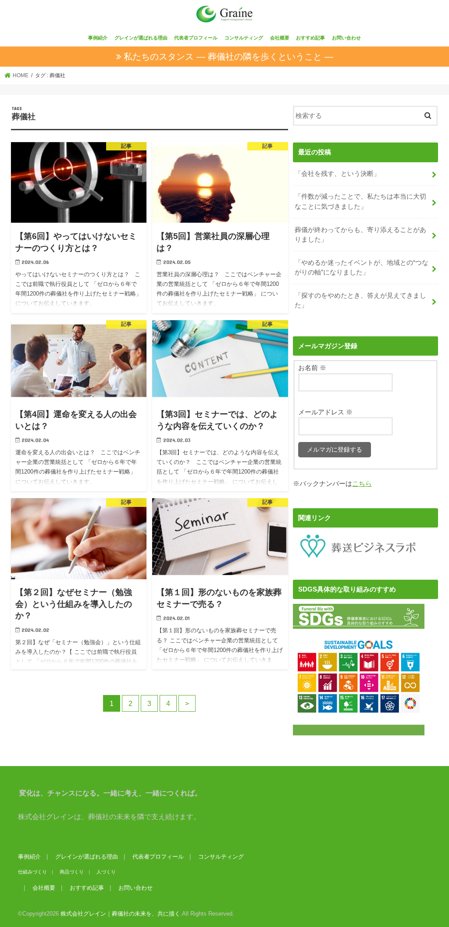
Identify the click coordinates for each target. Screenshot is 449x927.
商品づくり (72, 871)
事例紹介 (97, 37)
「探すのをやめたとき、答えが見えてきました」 (360, 300)
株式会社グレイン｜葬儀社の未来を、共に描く (120, 913)
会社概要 (279, 37)
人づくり (106, 871)
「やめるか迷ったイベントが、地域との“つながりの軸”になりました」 (361, 267)
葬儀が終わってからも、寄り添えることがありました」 (360, 234)
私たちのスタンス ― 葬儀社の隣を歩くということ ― (228, 56)
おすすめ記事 (310, 37)
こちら (362, 483)
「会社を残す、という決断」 (337, 173)
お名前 (312, 367)
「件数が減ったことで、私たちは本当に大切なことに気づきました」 (360, 201)
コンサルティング (243, 37)
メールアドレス (325, 412)
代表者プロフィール (195, 37)
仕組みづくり (32, 871)
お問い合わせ (346, 37)
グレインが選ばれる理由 (140, 37)
